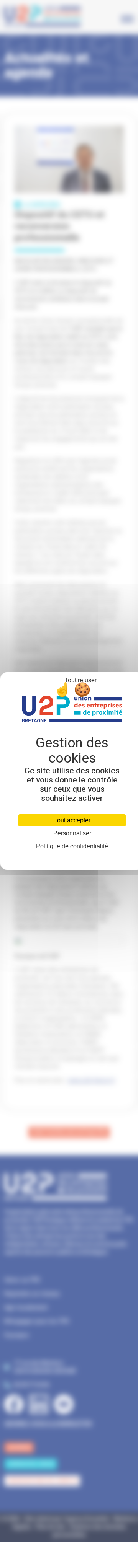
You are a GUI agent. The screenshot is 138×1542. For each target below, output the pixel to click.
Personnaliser (72, 833)
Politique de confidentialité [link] (72, 846)
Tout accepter (72, 820)
